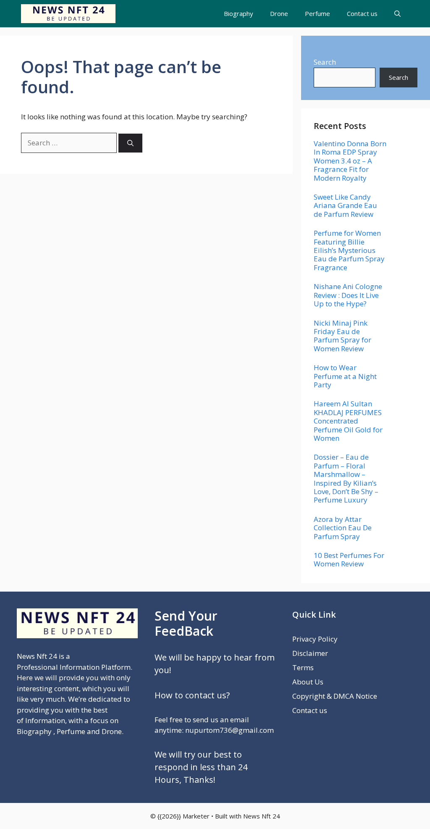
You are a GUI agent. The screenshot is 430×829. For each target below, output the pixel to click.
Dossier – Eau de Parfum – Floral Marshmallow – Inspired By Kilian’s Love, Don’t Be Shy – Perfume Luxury (346, 478)
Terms (303, 667)
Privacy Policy (315, 639)
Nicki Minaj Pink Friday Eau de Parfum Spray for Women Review (342, 335)
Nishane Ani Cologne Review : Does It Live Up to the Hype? (348, 295)
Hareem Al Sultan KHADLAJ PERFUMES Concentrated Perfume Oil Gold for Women (348, 421)
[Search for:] (69, 142)
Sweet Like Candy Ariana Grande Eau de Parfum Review (345, 205)
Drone (279, 13)
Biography (238, 13)
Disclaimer (310, 653)
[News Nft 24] (68, 13)
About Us (307, 682)
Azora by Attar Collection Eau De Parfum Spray (343, 527)
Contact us (362, 13)
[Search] (130, 143)
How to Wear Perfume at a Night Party (345, 376)
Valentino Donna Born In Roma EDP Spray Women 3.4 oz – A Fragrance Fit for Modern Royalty (350, 161)
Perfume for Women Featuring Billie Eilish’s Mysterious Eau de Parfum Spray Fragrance (349, 250)
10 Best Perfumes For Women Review (349, 559)
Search (325, 62)
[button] (397, 13)
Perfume (317, 13)
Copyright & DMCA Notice (334, 696)
